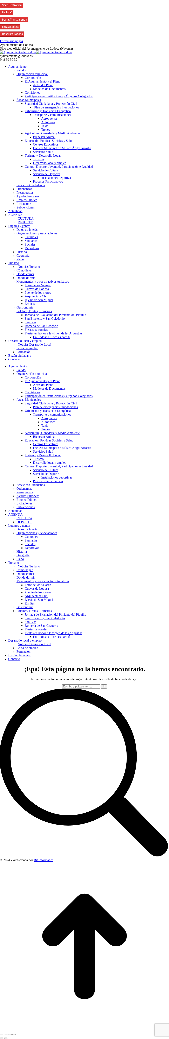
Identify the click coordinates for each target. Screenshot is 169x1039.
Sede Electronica (12, 5)
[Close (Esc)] (1, 1034)
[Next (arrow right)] (5, 1038)
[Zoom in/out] (14, 1034)
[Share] (5, 1034)
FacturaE (7, 12)
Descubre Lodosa (12, 34)
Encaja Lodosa (10, 27)
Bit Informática (43, 860)
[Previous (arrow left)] (1, 1038)
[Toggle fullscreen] (10, 1034)
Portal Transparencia (14, 19)
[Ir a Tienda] (84, 1029)
